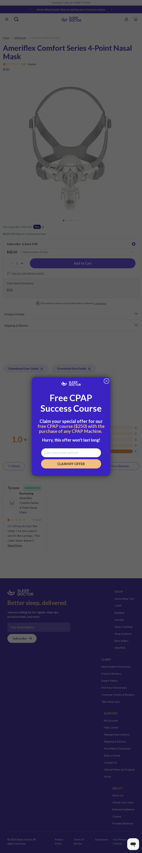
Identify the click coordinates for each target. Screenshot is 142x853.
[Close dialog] (106, 381)
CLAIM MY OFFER (71, 464)
